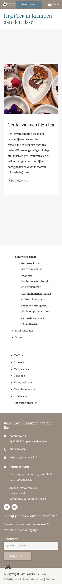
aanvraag (26, 479)
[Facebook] (7, 507)
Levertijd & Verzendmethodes (27, 498)
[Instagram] (15, 507)
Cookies (50, 579)
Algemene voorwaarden (23, 487)
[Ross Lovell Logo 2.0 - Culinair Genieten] (9, 4)
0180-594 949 (17, 449)
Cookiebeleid (17, 493)
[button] (53, 4)
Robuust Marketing (32, 579)
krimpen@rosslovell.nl (23, 457)
